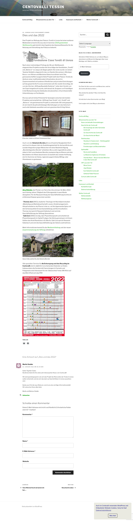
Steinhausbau (85, 138)
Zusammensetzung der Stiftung (33, 230)
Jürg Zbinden (27, 190)
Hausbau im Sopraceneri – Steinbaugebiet (97, 141)
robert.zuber (43, 32)
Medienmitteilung (54, 227)
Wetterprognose (86, 198)
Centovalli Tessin (43, 7)
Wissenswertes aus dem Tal (45, 19)
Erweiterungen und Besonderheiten (95, 146)
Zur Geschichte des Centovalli (93, 132)
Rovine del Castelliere (90, 152)
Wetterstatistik (86, 196)
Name (25, 441)
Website (25, 461)
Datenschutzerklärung (88, 189)
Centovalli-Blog (27, 19)
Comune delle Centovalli (88, 176)
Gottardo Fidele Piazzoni (91, 173)
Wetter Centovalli (92, 19)
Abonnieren (84, 73)
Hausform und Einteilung (91, 144)
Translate (93, 47)
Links (60, 19)
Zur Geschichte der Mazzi (91, 135)
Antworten (26, 395)
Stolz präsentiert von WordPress (32, 506)
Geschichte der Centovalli (89, 125)
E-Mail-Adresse (28, 451)
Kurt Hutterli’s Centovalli (91, 171)
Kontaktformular (86, 186)
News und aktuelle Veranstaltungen (92, 122)
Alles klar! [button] (112, 515)
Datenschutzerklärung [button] (103, 510)
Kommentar (27, 414)
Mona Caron (87, 165)
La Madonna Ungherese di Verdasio (95, 155)
